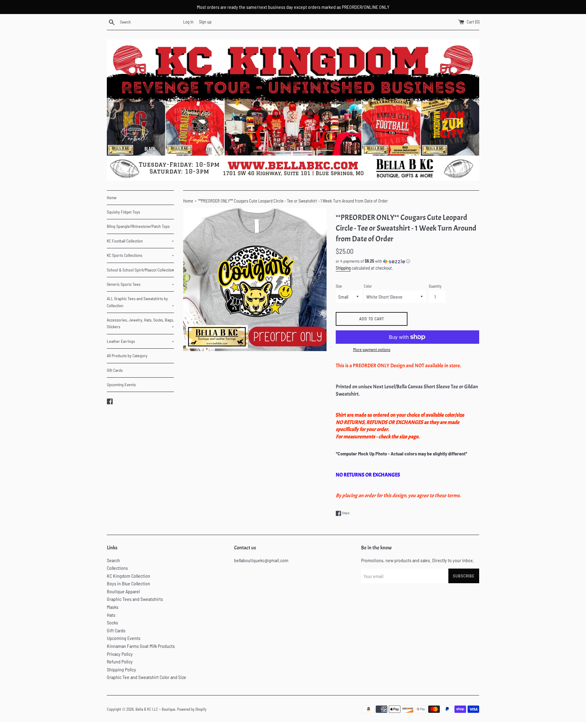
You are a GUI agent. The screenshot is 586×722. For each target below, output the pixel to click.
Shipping (343, 268)
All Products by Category (127, 355)
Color (368, 286)
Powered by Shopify (191, 709)
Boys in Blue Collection (128, 583)
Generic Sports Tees (140, 284)
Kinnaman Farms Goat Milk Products (141, 646)
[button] (407, 261)
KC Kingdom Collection (128, 576)
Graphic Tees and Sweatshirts (135, 599)
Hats (111, 615)
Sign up (205, 21)
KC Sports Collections (140, 255)
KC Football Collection (140, 240)
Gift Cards (115, 370)
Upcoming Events (121, 384)
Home (112, 197)
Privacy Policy (120, 654)
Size (339, 286)
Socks (112, 622)
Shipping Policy (121, 669)
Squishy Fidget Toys (123, 211)
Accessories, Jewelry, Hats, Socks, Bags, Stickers (140, 323)
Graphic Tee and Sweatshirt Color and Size (146, 677)
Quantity (435, 286)
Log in (188, 21)
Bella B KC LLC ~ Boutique (155, 709)
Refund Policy (120, 661)
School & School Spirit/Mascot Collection (140, 269)
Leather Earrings (140, 341)
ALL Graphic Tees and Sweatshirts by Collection (140, 302)
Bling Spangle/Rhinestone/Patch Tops (138, 226)
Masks (112, 607)
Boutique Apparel (123, 591)
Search (113, 560)
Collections (117, 568)
